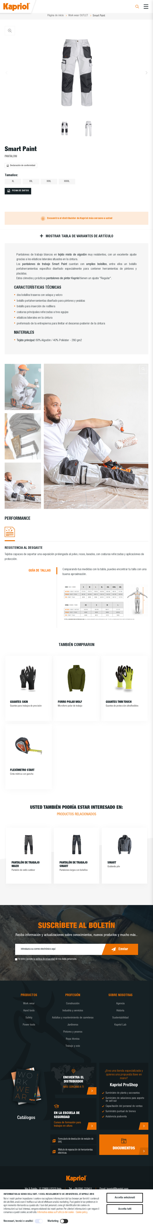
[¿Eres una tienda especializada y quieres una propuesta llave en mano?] (143, 1126)
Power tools (29, 1024)
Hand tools (29, 1010)
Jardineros (72, 1024)
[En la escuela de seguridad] (91, 1126)
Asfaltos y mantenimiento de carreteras (72, 1017)
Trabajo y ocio (72, 1046)
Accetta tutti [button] (124, 1209)
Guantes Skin (19, 702)
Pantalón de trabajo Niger (26, 864)
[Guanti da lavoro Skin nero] (28, 678)
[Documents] (143, 1151)
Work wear (29, 1003)
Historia (120, 1010)
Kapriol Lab (120, 1024)
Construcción (72, 1003)
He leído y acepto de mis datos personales (47, 959)
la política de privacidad (44, 959)
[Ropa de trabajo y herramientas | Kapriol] (21, 7)
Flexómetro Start (22, 770)
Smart (111, 862)
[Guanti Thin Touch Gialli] (124, 678)
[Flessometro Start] (28, 746)
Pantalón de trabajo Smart (74, 864)
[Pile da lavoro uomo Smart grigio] (124, 844)
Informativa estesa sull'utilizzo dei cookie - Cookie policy (62, 1212)
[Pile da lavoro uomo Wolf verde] (76, 678)
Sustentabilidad (120, 1017)
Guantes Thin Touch (119, 702)
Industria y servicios (73, 1010)
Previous (6, 72)
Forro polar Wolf (70, 702)
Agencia (120, 1003)
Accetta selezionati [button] (125, 1197)
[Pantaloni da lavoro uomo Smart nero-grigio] (77, 844)
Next (146, 72)
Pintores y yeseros (72, 1032)
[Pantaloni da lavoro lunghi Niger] (29, 844)
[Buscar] (137, 7)
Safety (29, 1017)
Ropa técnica (72, 1039)
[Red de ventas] (91, 1091)
